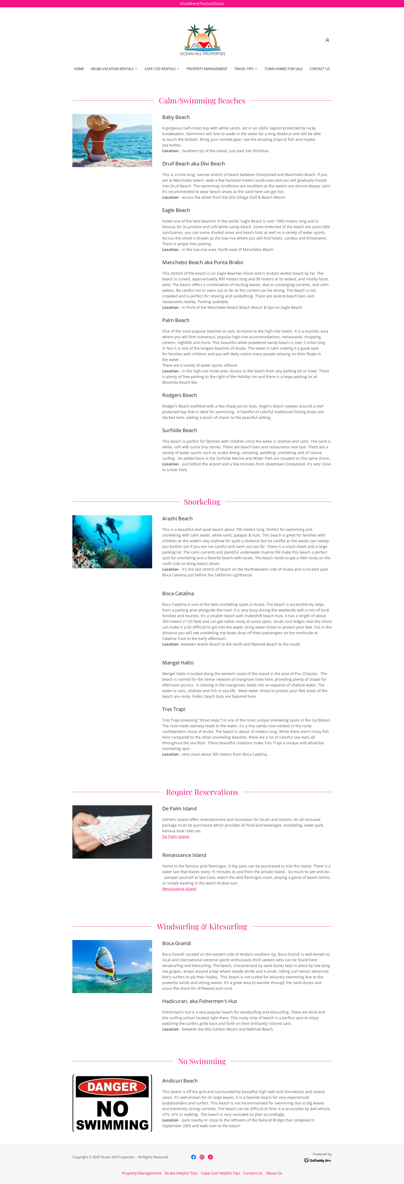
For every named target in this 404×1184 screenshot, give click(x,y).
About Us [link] (274, 1173)
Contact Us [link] (320, 69)
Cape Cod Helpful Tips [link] (220, 1173)
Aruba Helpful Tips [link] (181, 1173)
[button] (327, 40)
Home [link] (79, 69)
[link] (202, 39)
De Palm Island (175, 836)
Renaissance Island (179, 888)
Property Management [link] (207, 69)
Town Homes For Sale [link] (283, 69)
